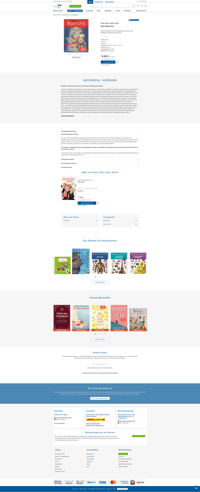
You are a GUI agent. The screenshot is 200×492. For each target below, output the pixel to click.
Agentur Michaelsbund (125, 464)
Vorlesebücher (66, 220)
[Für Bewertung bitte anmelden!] (105, 36)
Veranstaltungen (123, 461)
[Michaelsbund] (57, 7)
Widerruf (109, 489)
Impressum (75, 489)
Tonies (99, 11)
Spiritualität (90, 459)
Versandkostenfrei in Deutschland (63, 1)
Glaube (118, 11)
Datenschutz (83, 489)
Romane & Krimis (58, 11)
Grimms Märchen (106, 220)
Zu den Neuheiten (100, 282)
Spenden (123, 454)
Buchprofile (127, 11)
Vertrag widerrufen (122, 489)
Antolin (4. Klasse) (107, 224)
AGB (114, 489)
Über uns (121, 456)
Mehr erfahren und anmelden (100, 398)
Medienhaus (109, 2)
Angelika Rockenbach (67, 116)
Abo (88, 466)
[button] (95, 276)
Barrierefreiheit (101, 489)
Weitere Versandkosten (93, 423)
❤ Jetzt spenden (75, 6)
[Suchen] (134, 6)
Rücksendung (100, 425)
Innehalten (98, 2)
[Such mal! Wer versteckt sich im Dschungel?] (62, 260)
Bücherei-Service (141, 11)
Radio (88, 464)
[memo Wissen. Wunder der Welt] (119, 260)
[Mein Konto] (138, 6)
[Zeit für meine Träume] (100, 317)
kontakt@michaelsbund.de (64, 417)
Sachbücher (89, 11)
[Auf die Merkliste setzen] (116, 62)
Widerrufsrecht (90, 425)
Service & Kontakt (142, 1)
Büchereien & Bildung (125, 459)
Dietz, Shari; (105, 23)
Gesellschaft (90, 454)
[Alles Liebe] (68, 188)
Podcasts (89, 461)
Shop (90, 2)
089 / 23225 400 (60, 419)
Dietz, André (114, 23)
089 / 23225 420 (123, 423)
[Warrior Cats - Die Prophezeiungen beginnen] (81, 260)
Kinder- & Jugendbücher (75, 11)
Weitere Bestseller (100, 339)
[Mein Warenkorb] (146, 6)
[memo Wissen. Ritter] (100, 260)
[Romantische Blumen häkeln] (138, 317)
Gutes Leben (90, 456)
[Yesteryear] (119, 317)
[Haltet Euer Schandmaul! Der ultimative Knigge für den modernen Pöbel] (62, 317)
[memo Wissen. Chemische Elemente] (138, 260)
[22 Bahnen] (81, 317)
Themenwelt (108, 11)
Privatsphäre (92, 489)
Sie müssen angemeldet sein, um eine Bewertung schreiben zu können (100, 372)
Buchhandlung (123, 466)
